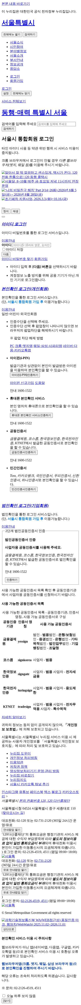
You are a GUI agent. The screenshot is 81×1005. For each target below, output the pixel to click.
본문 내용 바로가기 (16, 3)
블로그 (56, 792)
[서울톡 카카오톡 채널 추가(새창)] (8, 856)
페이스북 (36, 792)
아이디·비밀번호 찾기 (17, 259)
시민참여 (16, 46)
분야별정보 (18, 51)
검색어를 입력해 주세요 (19, 124)
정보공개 (16, 64)
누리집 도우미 (20, 753)
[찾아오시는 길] (13, 813)
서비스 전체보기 (14, 101)
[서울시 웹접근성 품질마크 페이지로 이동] (40, 924)
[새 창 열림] (40, 177)
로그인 (15, 76)
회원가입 (16, 81)
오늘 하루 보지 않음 (21, 996)
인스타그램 (10, 792)
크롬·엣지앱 (24, 346)
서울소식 (16, 42)
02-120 (21, 860)
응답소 (15, 68)
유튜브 (24, 792)
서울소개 (16, 55)
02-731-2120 (42, 860)
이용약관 (16, 762)
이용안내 (8, 240)
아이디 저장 (14, 249)
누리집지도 (18, 780)
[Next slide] (3, 216)
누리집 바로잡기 (22, 775)
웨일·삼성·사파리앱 (47, 346)
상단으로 (8, 929)
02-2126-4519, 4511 (34, 901)
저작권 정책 (18, 766)
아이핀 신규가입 (22, 383)
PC (12, 346)
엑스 (47, 792)
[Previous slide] (3, 208)
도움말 (40, 383)
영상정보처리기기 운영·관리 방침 (34, 771)
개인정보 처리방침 (23, 758)
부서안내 (16, 60)
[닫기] (6, 1000)
